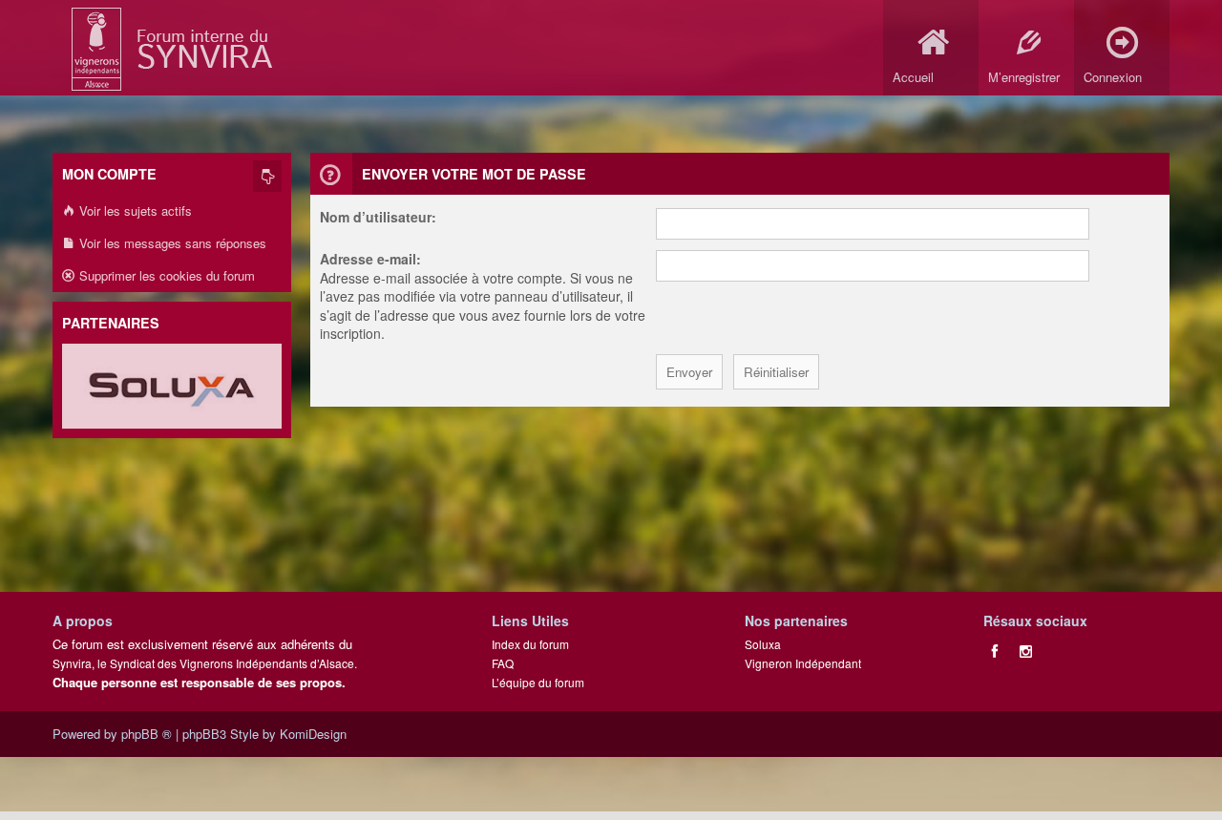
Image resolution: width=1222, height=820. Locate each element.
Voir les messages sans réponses (170, 243)
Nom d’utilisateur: (378, 216)
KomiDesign (313, 734)
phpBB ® (146, 734)
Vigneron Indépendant (803, 663)
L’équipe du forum (538, 682)
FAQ (503, 663)
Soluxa (763, 644)
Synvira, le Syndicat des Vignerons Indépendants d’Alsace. (205, 663)
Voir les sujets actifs (133, 210)
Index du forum (530, 644)
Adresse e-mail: (370, 258)
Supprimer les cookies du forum (165, 275)
